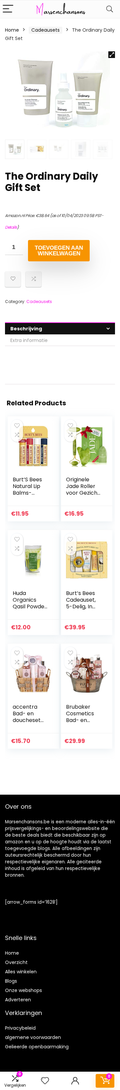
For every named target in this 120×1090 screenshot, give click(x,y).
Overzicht (16, 962)
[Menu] (8, 9)
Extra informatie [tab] (29, 340)
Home (12, 30)
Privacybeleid (20, 1028)
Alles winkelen (21, 971)
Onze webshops (23, 990)
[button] (111, 54)
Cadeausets (45, 30)
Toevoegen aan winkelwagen (59, 251)
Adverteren (18, 999)
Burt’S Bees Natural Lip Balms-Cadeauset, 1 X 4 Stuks (29, 493)
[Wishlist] (45, 1081)
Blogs (11, 981)
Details (11, 227)
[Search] (110, 9)
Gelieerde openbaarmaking (37, 1046)
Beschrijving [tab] (26, 328)
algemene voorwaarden (33, 1037)
